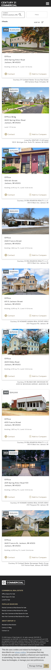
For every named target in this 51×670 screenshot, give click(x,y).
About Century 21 (8, 621)
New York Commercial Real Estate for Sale (15, 613)
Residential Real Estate (9, 624)
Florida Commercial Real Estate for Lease (14, 610)
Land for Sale (6, 600)
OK (46, 666)
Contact (11, 74)
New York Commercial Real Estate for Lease (15, 616)
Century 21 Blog (7, 627)
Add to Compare (39, 74)
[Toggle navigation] (48, 2)
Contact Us (5, 630)
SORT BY (37, 22)
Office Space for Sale (8, 594)
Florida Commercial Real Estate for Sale (14, 607)
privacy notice (20, 652)
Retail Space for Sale (8, 597)
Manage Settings (35, 666)
